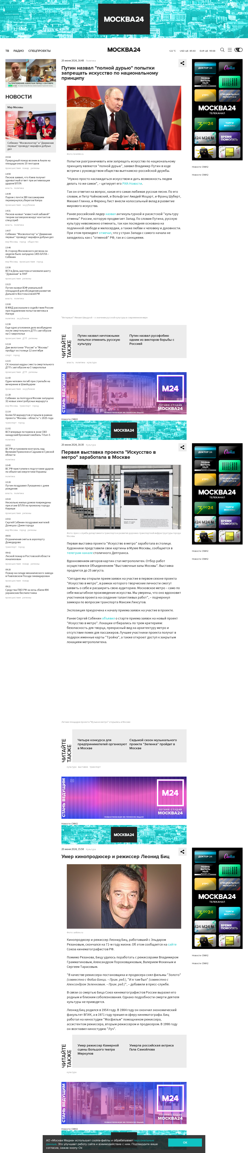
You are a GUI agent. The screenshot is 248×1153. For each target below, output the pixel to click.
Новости (18, 97)
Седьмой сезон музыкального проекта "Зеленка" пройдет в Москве (153, 744)
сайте (172, 944)
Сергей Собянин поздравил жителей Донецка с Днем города (27, 524)
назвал (110, 214)
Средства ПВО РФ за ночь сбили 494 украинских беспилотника (27, 591)
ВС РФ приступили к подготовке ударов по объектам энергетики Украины (29, 470)
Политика (91, 60)
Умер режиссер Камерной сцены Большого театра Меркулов (98, 1049)
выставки (83, 767)
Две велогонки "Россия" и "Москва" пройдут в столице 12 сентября (26, 349)
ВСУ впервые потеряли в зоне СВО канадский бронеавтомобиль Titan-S (27, 433)
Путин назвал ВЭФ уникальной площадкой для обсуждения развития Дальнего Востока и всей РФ (28, 291)
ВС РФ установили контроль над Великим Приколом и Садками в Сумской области (29, 452)
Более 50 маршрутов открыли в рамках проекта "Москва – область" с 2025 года (29, 416)
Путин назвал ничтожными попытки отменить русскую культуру (99, 340)
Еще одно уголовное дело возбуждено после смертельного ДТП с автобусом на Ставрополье (28, 331)
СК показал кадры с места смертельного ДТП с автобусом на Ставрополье (29, 366)
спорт (8, 355)
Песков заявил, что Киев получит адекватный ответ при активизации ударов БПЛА (27, 180)
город (23, 242)
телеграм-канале (80, 553)
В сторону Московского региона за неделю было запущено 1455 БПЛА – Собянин (27, 254)
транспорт (25, 406)
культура (92, 362)
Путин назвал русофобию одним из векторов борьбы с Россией (151, 340)
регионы (35, 168)
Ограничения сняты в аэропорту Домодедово (25, 540)
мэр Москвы (11, 242)
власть (8, 188)
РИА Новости (132, 183)
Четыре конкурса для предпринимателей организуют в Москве (102, 744)
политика (19, 188)
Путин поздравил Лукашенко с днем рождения (27, 487)
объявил (108, 618)
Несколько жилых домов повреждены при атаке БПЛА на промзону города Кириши (28, 505)
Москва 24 (124, 49)
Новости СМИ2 (69, 419)
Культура (91, 445)
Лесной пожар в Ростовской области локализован (27, 557)
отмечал (105, 233)
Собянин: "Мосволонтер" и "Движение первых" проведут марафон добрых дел (30, 146)
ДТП (24, 338)
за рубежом (28, 205)
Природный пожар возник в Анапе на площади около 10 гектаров (27, 162)
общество (33, 242)
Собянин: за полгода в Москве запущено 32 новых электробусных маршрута (29, 399)
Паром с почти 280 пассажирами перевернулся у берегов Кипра (24, 198)
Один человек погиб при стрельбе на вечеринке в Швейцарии (27, 382)
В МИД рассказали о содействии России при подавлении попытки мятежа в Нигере (29, 311)
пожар (25, 168)
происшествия (13, 168)
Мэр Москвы (15, 107)
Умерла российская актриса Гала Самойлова (151, 1047)
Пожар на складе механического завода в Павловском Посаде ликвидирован (29, 574)
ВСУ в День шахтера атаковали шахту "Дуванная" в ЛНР (28, 272)
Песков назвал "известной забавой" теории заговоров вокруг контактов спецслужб (27, 217)
